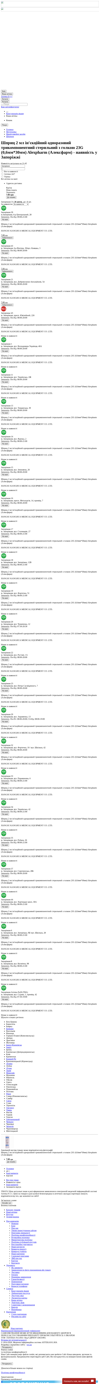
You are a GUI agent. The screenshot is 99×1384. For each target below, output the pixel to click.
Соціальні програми (20, 1256)
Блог (13, 1226)
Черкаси (9, 1122)
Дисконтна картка (19, 1298)
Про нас (14, 1228)
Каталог (5, 99)
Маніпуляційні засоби (15, 134)
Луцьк (9, 1068)
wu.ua (29, 1345)
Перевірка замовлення (21, 1277)
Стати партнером (19, 1314)
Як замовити (17, 1268)
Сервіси (9, 1289)
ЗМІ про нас (16, 1258)
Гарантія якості (17, 1279)
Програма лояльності (20, 1233)
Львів (8, 1070)
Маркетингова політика (21, 1240)
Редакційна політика (20, 1237)
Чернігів (10, 1126)
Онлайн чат (6, 1203)
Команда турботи (19, 1251)
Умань (9, 1110)
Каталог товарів (13, 1210)
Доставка (15, 1272)
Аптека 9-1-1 (6, 96)
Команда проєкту (19, 1249)
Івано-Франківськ (14, 1045)
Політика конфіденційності (23, 1235)
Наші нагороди (18, 1247)
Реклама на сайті (18, 1316)
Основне (10, 1169)
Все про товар (12, 1180)
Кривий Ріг (11, 1059)
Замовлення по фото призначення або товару (31, 1270)
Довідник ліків (17, 1302)
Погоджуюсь (7, 1347)
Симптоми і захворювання (23, 1305)
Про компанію (12, 1221)
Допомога (10, 1265)
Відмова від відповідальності (14, 1340)
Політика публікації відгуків (23, 1242)
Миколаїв (10, 1073)
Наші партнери (18, 1254)
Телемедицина (12, 1217)
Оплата (14, 1275)
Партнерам (11, 1312)
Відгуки (9, 1214)
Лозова (9, 1064)
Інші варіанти (12, 1173)
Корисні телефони (19, 1286)
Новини (14, 1223)
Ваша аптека (16, 1300)
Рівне (8, 1094)
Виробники (16, 1309)
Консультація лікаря (15, 114)
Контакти (15, 1263)
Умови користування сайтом (23, 1230)
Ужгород (10, 1108)
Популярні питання (19, 1284)
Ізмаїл (8, 1047)
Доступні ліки (17, 1295)
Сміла (8, 1101)
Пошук (4, 125)
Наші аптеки (11, 1212)
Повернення (16, 1282)
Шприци (10, 136)
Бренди (14, 1307)
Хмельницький (13, 1119)
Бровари (10, 1029)
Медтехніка (11, 132)
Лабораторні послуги (20, 1293)
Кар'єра (14, 1261)
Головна (9, 129)
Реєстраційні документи (22, 1244)
